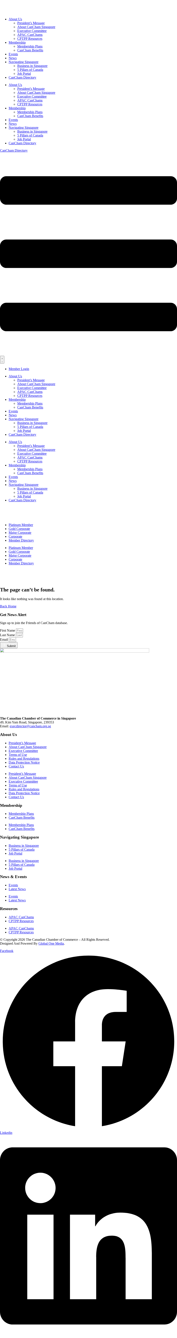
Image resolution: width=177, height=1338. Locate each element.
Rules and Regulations (24, 758)
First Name (8, 630)
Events (13, 54)
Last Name (8, 635)
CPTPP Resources (29, 38)
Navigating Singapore (23, 62)
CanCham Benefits (30, 50)
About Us (15, 19)
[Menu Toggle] (2, 360)
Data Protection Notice (24, 762)
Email (4, 639)
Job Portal (24, 73)
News (13, 58)
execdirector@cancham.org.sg (30, 726)
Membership (17, 42)
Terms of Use (18, 754)
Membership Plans (30, 46)
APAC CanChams (30, 35)
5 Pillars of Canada (30, 70)
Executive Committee (32, 31)
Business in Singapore (32, 66)
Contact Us (16, 766)
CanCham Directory (22, 77)
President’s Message (31, 23)
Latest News (17, 889)
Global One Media (51, 943)
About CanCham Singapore (36, 27)
